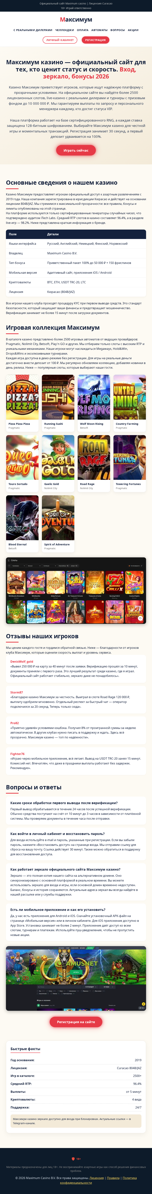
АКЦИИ (133, 30)
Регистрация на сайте (76, 1022)
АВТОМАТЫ (99, 30)
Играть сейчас (76, 150)
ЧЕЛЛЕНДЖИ (64, 30)
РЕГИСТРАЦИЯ (95, 40)
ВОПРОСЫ (117, 30)
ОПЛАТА (82, 30)
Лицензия (97, 1178)
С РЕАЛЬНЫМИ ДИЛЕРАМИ (33, 30)
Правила (113, 1178)
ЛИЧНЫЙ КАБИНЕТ (60, 40)
